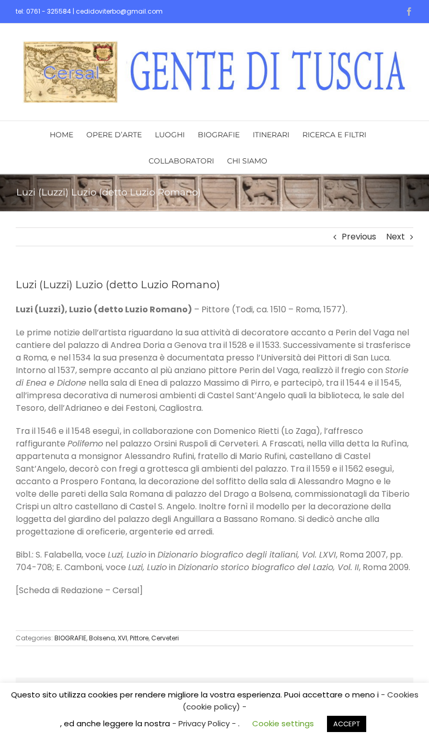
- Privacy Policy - (205, 723)
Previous (359, 237)
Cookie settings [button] (283, 723)
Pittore (139, 638)
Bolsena (102, 638)
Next (395, 237)
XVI (122, 638)
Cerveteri (165, 638)
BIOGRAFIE (70, 638)
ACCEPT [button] (346, 724)
